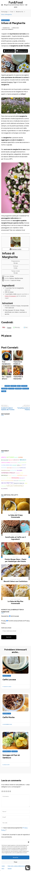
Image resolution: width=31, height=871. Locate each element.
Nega (15, 862)
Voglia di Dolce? (15, 535)
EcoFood (24, 385)
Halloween (19, 470)
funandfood (6, 27)
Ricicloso (25, 388)
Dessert (14, 465)
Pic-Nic (9, 478)
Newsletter (5, 616)
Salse (15, 512)
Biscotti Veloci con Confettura (15, 581)
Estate (4, 467)
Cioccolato (13, 462)
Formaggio (22, 467)
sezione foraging (7, 82)
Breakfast (16, 460)
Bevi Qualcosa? (4, 460)
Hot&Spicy (17, 473)
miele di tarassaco (10, 296)
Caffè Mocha (8, 717)
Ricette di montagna (7, 480)
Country (13, 385)
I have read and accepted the (14, 829)
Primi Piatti (22, 478)
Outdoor (11, 388)
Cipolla (19, 462)
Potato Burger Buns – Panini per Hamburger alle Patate (15, 560)
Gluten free (13, 470)
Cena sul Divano (5, 462)
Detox (18, 465)
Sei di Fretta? (7, 483)
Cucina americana (6, 465)
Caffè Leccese (9, 679)
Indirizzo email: (6, 628)
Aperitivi (3, 457)
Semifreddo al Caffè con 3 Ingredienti (15, 538)
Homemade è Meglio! (8, 473)
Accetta (15, 857)
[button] (28, 842)
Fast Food (9, 467)
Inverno (20, 475)
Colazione (13, 579)
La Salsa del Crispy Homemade (15, 516)
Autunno (10, 457)
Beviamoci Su (5, 20)
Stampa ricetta (22, 51)
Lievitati (25, 475)
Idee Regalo (4, 475)
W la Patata (4, 488)
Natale (19, 579)
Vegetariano (15, 485)
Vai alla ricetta (10, 51)
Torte (26, 483)
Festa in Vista (15, 467)
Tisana (4, 391)
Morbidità (4, 478)
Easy (19, 385)
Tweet (9, 327)
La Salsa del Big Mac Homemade (15, 602)
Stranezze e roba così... (19, 483)
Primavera (18, 388)
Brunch (23, 460)
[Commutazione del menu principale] (2, 4)
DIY (21, 465)
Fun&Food (16, 2)
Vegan (3, 486)
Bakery (16, 457)
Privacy (3, 621)
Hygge (21, 473)
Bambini (7, 385)
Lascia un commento (7, 29)
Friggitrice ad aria (5, 470)
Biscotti (11, 460)
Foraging (4, 388)
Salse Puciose (22, 480)
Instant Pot (14, 475)
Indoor (9, 475)
